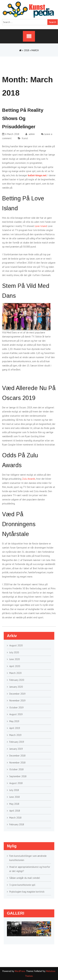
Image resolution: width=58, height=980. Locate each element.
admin (31, 134)
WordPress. (20, 971)
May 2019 (14, 721)
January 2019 (16, 748)
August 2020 (16, 645)
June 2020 (14, 659)
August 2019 (16, 714)
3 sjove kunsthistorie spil (22, 884)
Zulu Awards (28, 478)
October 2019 (16, 707)
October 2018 (16, 769)
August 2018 (16, 783)
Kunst (25, 138)
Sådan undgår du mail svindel (24, 877)
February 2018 (16, 824)
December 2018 (17, 755)
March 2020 (15, 672)
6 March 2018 (12, 134)
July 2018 (14, 790)
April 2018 (14, 810)
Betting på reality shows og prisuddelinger (22, 118)
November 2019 (17, 700)
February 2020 (16, 679)
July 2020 (14, 652)
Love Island (41, 226)
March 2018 (15, 817)
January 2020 (16, 686)
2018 (26, 50)
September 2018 (17, 776)
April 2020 (14, 666)
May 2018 (14, 803)
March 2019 (15, 735)
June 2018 (14, 796)
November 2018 (17, 762)
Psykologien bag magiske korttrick (26, 891)
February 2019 (16, 741)
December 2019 (17, 693)
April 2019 (14, 728)
